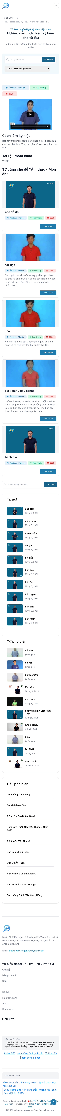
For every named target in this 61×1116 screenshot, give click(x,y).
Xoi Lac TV (51, 1053)
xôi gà (28, 545)
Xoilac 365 (9, 1053)
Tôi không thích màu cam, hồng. (25, 895)
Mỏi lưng (29, 687)
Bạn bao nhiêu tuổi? (18, 852)
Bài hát (6, 992)
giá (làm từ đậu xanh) (19, 390)
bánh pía (11, 457)
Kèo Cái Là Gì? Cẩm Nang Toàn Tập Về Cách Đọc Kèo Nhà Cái (29, 1084)
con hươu (30, 699)
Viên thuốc (31, 761)
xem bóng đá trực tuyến (30, 1053)
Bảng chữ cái (9, 975)
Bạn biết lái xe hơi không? (21, 884)
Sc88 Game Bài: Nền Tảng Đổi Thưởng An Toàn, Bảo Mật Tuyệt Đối (30, 1091)
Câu (4, 981)
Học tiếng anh (9, 997)
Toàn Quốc (37, 218)
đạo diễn (29, 508)
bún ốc (29, 582)
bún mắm (30, 618)
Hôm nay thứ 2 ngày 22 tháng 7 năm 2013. (27, 829)
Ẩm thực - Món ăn (17, 87)
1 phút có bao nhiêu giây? (21, 816)
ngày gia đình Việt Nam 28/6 (38, 712)
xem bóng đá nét (31, 1057)
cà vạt (28, 662)
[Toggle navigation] (56, 5)
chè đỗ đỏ (12, 212)
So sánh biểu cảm (16, 805)
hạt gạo (10, 265)
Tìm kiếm (48, 59)
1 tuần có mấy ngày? (18, 841)
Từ (16, 18)
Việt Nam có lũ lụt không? (21, 873)
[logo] (6, 927)
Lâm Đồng (36, 271)
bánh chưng (31, 675)
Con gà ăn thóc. (16, 862)
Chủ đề (6, 969)
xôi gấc (29, 557)
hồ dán (29, 650)
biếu (27, 737)
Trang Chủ (7, 18)
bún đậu (29, 570)
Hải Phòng (41, 87)
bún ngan (30, 594)
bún (7, 331)
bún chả (29, 606)
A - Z (5, 1003)
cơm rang (30, 521)
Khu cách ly (31, 724)
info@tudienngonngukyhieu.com (26, 950)
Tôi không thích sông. (19, 794)
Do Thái (29, 749)
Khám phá (7, 1009)
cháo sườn (31, 533)
